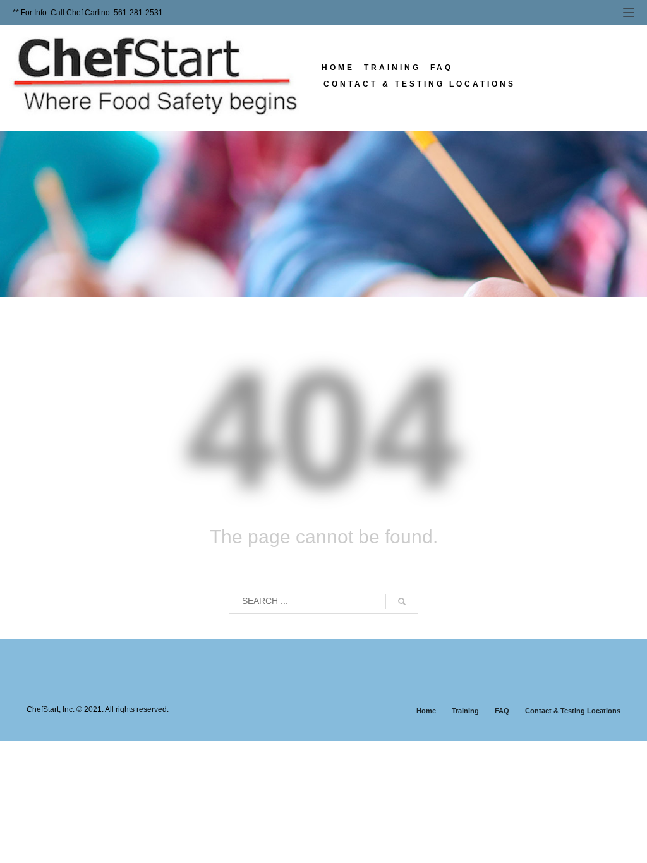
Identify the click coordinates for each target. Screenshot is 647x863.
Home (426, 711)
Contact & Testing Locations (572, 711)
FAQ (502, 711)
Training (465, 711)
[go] (401, 601)
